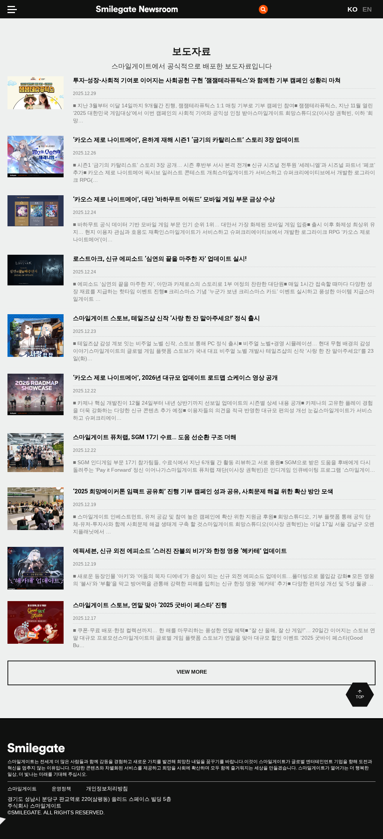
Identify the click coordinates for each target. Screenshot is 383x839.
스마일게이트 (22, 788)
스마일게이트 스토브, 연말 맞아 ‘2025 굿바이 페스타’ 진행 (150, 605)
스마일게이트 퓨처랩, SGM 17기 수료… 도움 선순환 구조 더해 (154, 437)
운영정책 (61, 788)
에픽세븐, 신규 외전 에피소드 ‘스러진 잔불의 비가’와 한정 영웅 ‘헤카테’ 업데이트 (180, 550)
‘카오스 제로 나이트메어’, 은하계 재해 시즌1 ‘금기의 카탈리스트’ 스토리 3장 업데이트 (186, 139)
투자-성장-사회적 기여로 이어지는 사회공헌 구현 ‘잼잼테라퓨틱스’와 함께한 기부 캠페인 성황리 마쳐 (207, 80)
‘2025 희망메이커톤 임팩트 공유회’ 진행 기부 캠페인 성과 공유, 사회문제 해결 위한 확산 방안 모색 (203, 491)
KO (352, 9)
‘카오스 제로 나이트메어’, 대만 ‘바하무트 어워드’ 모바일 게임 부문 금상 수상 (174, 199)
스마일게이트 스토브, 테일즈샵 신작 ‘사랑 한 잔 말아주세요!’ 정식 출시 (166, 318)
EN (367, 9)
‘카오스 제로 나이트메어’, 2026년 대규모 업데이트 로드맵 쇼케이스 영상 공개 (175, 377)
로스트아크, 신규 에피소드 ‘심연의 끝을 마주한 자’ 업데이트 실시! (159, 258)
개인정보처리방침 (107, 788)
